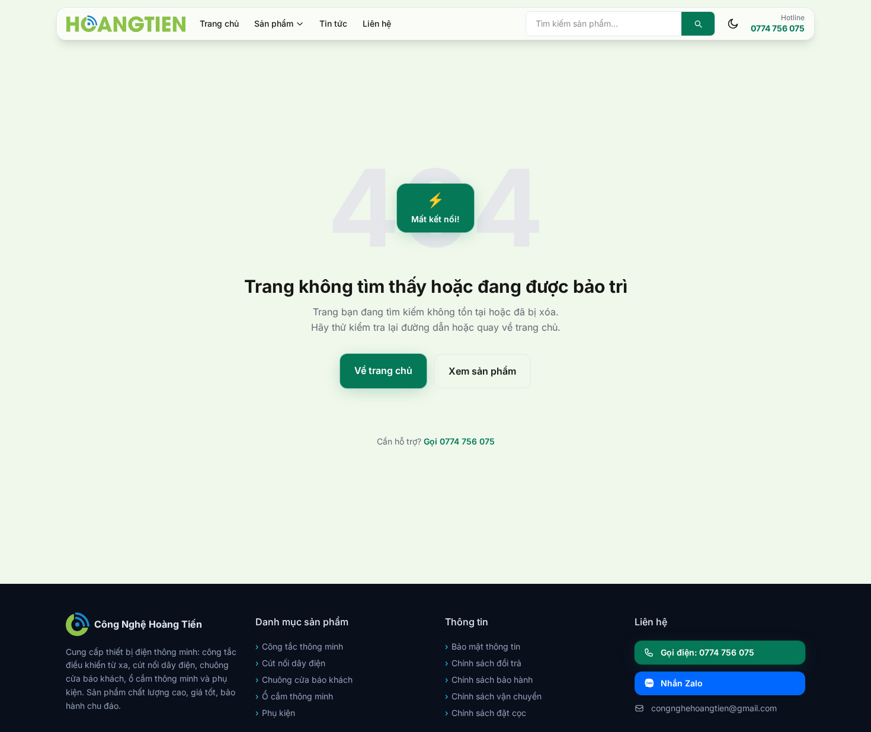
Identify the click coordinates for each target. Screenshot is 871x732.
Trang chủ (219, 23)
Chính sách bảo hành (489, 680)
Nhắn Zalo (682, 683)
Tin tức (333, 23)
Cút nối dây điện (290, 663)
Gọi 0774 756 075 (459, 441)
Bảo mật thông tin (482, 646)
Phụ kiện (275, 713)
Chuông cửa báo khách (304, 680)
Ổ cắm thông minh (294, 696)
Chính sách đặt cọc (485, 713)
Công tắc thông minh (299, 646)
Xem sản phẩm (482, 371)
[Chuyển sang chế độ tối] (733, 23)
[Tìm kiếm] (698, 24)
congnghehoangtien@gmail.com (714, 708)
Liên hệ (377, 23)
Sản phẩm (273, 23)
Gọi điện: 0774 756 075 (707, 652)
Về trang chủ (383, 370)
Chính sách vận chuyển (493, 696)
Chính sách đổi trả (483, 663)
